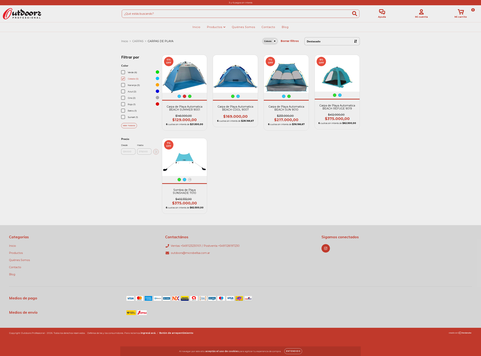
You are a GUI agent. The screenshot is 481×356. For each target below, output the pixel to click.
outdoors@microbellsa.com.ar (190, 253)
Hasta (140, 145)
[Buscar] (354, 13)
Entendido (293, 351)
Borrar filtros (290, 41)
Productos (215, 27)
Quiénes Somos (243, 27)
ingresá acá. (148, 333)
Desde (124, 145)
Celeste (268, 41)
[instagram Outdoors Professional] (5, 2)
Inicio (196, 27)
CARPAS (138, 41)
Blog (285, 27)
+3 (190, 179)
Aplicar (156, 152)
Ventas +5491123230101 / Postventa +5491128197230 (205, 245)
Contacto (268, 27)
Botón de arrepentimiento (176, 333)
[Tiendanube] (460, 333)
